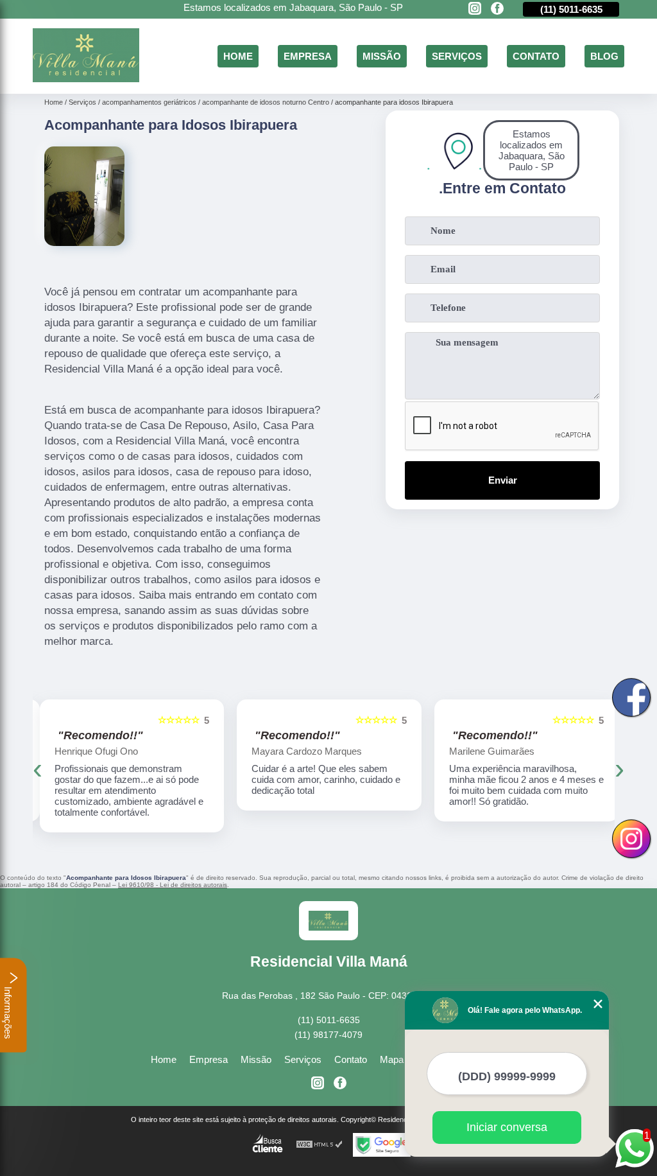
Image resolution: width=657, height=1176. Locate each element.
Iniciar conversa (506, 1127)
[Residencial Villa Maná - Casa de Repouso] (86, 78)
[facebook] (497, 9)
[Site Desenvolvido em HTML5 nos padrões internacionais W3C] (319, 1145)
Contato (536, 56)
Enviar (502, 480)
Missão (382, 56)
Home (238, 56)
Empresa (308, 56)
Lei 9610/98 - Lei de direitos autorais (172, 884)
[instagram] (474, 9)
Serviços (457, 56)
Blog (604, 56)
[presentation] (37, 768)
